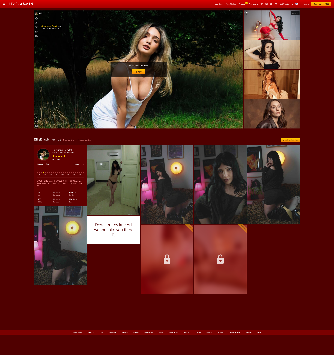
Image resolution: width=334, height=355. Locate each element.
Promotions (253, 4)
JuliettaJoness (173, 332)
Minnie (161, 332)
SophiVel (249, 332)
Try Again (138, 71)
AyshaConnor (148, 332)
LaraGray (91, 332)
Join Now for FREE (321, 4)
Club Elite (262, 4)
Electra (198, 332)
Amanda (125, 332)
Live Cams (219, 4)
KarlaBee (209, 332)
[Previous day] (69, 164)
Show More (272, 124)
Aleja (259, 332)
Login (306, 4)
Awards (242, 4)
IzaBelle (136, 332)
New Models (231, 4)
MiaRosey (187, 332)
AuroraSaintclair (235, 332)
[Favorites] (276, 4)
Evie (101, 332)
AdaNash (221, 332)
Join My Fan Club (291, 140)
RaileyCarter (113, 332)
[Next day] (83, 164)
